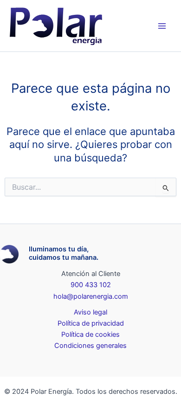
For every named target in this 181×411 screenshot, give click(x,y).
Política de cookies (90, 334)
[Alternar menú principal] (162, 26)
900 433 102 (91, 285)
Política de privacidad (91, 323)
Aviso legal (90, 312)
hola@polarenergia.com (90, 296)
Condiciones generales (90, 345)
